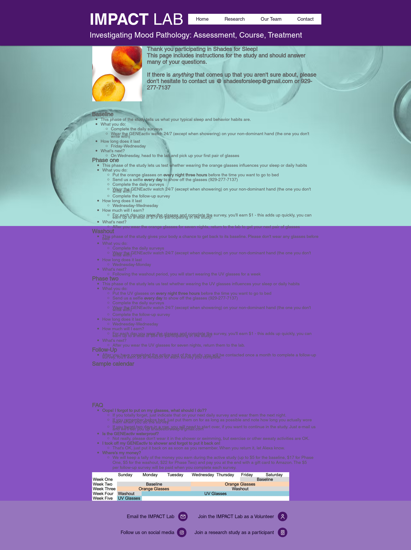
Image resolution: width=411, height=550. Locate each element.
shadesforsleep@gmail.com (258, 81)
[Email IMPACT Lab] (183, 516)
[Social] (181, 532)
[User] (282, 516)
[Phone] (282, 532)
